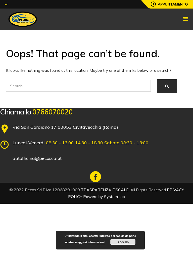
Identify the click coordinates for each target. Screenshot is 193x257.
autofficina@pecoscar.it (37, 158)
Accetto (123, 242)
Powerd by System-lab (104, 196)
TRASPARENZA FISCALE (105, 189)
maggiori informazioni (90, 242)
